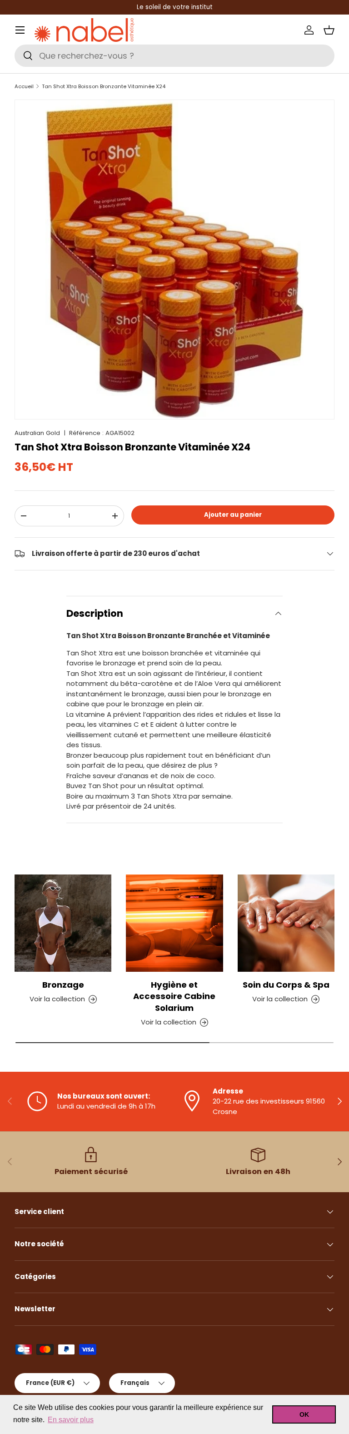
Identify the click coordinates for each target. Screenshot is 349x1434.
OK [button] (304, 1414)
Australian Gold (37, 433)
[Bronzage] (63, 922)
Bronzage (63, 984)
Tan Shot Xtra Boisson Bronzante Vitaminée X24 (103, 86)
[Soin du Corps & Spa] (286, 922)
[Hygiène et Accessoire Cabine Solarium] (174, 922)
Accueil (24, 86)
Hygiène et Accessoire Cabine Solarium (174, 996)
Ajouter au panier (233, 514)
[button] (329, 30)
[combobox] (174, 56)
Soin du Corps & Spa (286, 984)
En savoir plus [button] (71, 1420)
